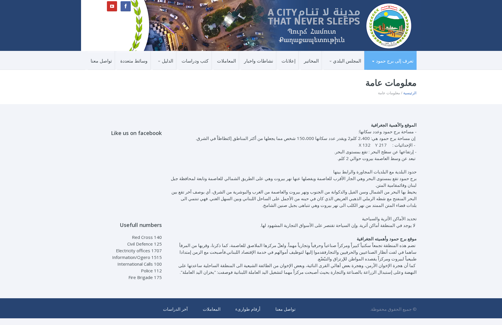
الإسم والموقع (397, 69)
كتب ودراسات (195, 61)
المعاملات (226, 61)
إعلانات (288, 61)
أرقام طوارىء (247, 309)
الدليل (167, 61)
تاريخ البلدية (347, 69)
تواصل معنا (101, 61)
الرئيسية (410, 92)
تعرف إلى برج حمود (394, 61)
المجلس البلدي (347, 61)
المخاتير (311, 61)
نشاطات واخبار (258, 61)
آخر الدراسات (175, 309)
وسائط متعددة (134, 61)
